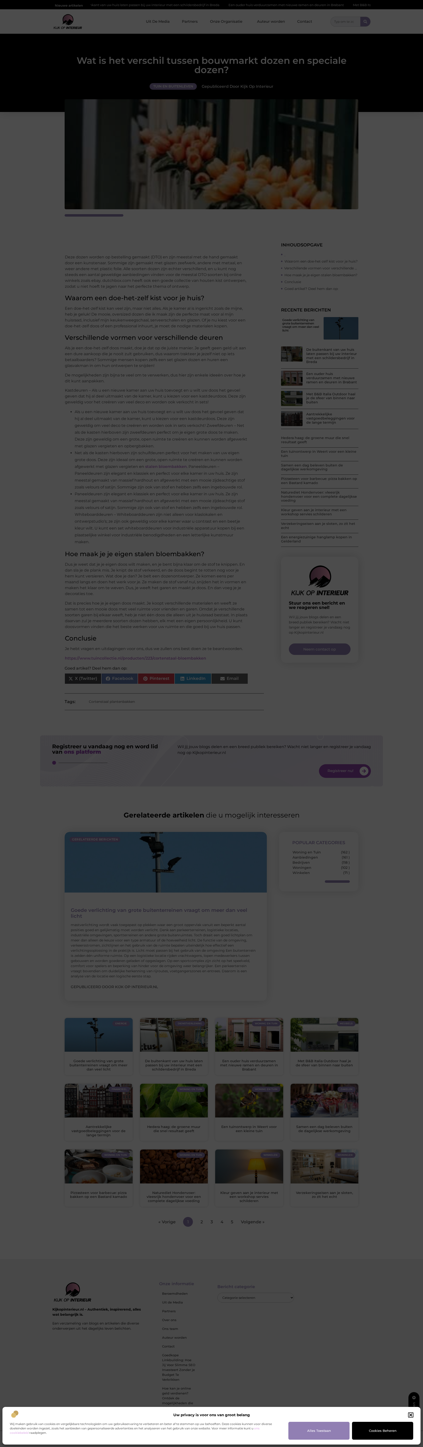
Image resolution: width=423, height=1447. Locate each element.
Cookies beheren (383, 1431)
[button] (410, 1415)
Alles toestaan (319, 1431)
